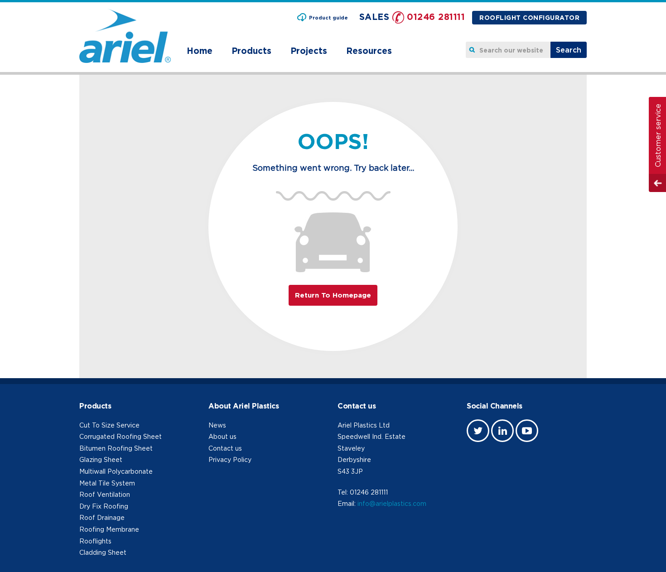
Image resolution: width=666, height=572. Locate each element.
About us (222, 436)
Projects (308, 50)
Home (199, 50)
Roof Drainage (102, 517)
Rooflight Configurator (529, 17)
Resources (369, 50)
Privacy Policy (229, 459)
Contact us (225, 448)
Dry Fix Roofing (103, 506)
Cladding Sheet (102, 552)
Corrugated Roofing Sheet (120, 436)
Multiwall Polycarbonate (116, 471)
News (217, 425)
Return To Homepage (333, 295)
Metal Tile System (107, 483)
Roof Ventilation (104, 494)
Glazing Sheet (100, 459)
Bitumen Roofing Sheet (116, 448)
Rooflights (95, 541)
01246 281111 (436, 16)
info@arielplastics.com (391, 503)
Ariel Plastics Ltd (364, 425)
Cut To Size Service (109, 425)
